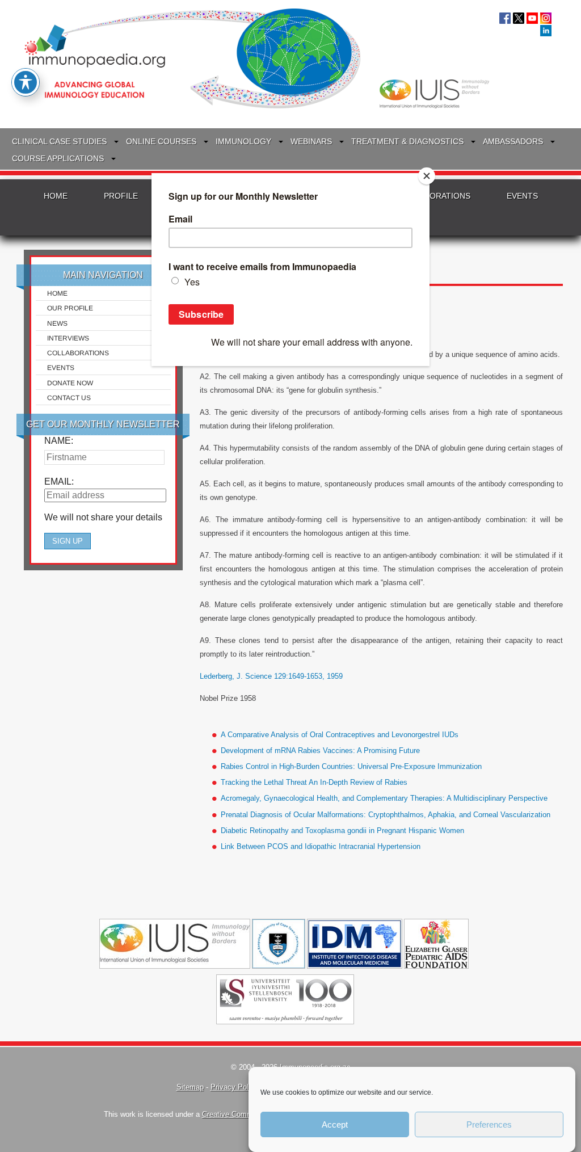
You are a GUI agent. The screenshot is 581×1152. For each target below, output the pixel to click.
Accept (335, 1124)
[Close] (426, 175)
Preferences (489, 1124)
